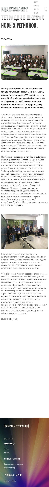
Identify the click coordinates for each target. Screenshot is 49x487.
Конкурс (36, 9)
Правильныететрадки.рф (16, 426)
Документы (7, 452)
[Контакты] (46, 9)
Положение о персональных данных (13, 464)
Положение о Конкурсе (10, 468)
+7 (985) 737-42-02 (13, 475)
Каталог (36, 13)
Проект (36, 2)
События (36, 6)
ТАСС (15, 319)
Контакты (37, 16)
